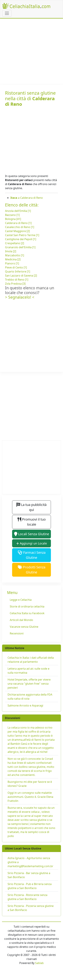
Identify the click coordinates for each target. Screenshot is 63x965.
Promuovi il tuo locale (33, 522)
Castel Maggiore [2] (17, 231)
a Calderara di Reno (26, 198)
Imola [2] (10, 251)
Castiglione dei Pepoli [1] (20, 239)
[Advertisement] (31, 51)
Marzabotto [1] (14, 255)
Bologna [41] (13, 219)
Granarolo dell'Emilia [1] (20, 247)
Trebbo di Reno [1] (16, 279)
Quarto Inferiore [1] (17, 271)
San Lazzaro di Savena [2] (21, 275)
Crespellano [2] (14, 243)
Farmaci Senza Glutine (34, 555)
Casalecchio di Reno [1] (19, 227)
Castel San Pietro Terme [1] (22, 235)
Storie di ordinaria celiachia (27, 606)
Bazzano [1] (12, 215)
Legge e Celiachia (21, 600)
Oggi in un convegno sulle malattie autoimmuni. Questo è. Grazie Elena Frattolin (30, 797)
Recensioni (17, 633)
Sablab (39, 963)
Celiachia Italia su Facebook (27, 613)
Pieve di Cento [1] (16, 267)
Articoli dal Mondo (21, 620)
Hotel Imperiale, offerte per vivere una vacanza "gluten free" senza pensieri (29, 683)
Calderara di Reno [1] (18, 223)
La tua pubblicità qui (33, 507)
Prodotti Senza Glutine (33, 569)
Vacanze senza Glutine (24, 627)
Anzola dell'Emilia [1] (18, 211)
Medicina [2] (12, 259)
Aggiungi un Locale (33, 543)
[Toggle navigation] (7, 13)
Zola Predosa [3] (15, 283)
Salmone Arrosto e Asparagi (25, 705)
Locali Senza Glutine (33, 534)
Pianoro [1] (12, 263)
